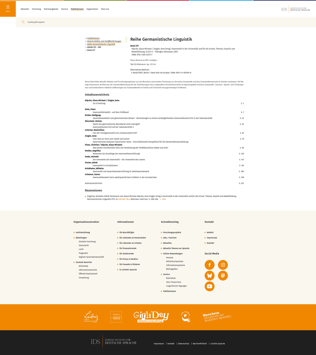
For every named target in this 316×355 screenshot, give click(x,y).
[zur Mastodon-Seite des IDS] (223, 276)
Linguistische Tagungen (176, 286)
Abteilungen (81, 238)
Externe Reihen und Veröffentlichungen (104, 41)
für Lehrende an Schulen (130, 243)
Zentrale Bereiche (84, 262)
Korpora (169, 257)
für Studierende (126, 253)
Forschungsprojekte (172, 232)
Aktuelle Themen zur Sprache (176, 248)
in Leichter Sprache (128, 269)
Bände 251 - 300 (94, 47)
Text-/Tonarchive (173, 282)
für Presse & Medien (128, 259)
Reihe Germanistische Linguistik (101, 44)
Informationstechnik (88, 270)
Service (166, 274)
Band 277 (91, 50)
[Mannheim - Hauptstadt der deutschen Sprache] (217, 317)
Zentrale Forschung (87, 241)
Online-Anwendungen (173, 253)
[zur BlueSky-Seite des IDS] (210, 276)
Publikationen (93, 38)
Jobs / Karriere (170, 238)
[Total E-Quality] (185, 317)
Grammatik (84, 245)
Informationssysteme (175, 265)
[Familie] (116, 317)
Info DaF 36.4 (124, 199)
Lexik (81, 249)
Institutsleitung (83, 232)
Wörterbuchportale (174, 261)
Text (164, 199)
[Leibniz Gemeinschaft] (91, 317)
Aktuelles (167, 243)
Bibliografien (172, 269)
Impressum (212, 238)
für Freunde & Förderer (129, 264)
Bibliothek (83, 266)
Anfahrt (210, 232)
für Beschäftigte (126, 232)
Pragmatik (83, 253)
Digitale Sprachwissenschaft (91, 257)
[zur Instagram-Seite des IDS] (223, 265)
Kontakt (210, 243)
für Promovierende (127, 248)
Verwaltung (84, 277)
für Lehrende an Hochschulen (132, 238)
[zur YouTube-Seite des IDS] (210, 286)
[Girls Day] (151, 317)
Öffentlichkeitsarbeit (88, 274)
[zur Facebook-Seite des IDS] (210, 265)
